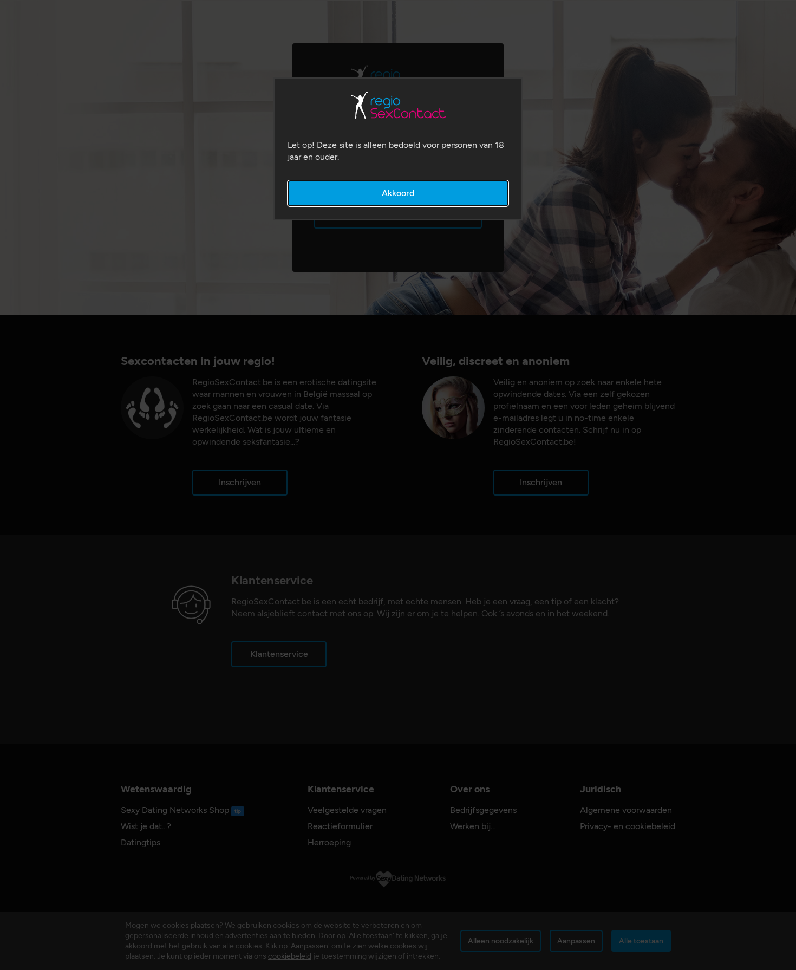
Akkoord (398, 193)
